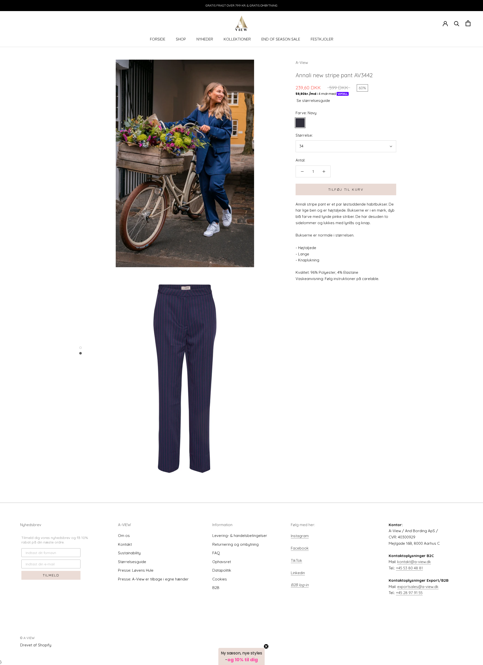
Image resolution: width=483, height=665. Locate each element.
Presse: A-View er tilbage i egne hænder (153, 579)
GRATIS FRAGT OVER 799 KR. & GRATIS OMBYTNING (241, 5)
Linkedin (298, 572)
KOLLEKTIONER (237, 39)
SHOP (181, 39)
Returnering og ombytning (235, 544)
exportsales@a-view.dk (417, 586)
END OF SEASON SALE (280, 39)
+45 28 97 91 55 (409, 592)
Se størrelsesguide (313, 100)
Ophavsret (221, 561)
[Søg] (456, 23)
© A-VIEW (27, 638)
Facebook (300, 548)
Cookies (219, 579)
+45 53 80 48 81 (409, 568)
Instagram (300, 535)
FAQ (216, 553)
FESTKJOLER (322, 39)
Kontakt (125, 544)
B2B (215, 587)
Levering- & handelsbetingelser (239, 535)
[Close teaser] (266, 646)
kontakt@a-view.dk (414, 561)
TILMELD (51, 575)
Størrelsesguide (132, 561)
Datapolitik (221, 570)
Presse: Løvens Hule (135, 570)
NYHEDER (204, 39)
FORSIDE (157, 39)
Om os (124, 535)
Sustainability (129, 553)
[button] (241, 656)
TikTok (296, 560)
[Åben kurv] (468, 23)
